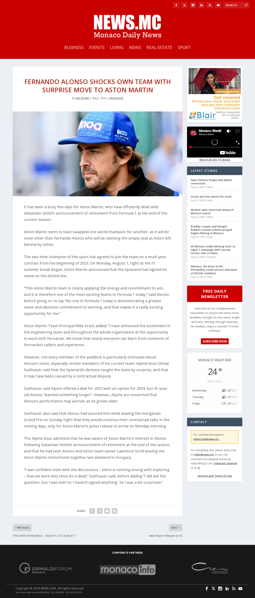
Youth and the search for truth (211, 196)
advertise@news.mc (206, 439)
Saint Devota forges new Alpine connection (211, 181)
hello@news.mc (204, 454)
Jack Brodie (82, 98)
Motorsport (116, 98)
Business (73, 48)
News (135, 48)
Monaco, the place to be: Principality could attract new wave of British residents (214, 270)
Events (96, 48)
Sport (184, 48)
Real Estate (159, 48)
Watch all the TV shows (214, 159)
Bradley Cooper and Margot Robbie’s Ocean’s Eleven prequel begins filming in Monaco (211, 230)
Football (211, 257)
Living (116, 48)
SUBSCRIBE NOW (215, 341)
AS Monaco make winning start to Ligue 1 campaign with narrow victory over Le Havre (213, 250)
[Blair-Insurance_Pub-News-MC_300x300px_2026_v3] (215, 119)
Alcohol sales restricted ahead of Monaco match (212, 211)
